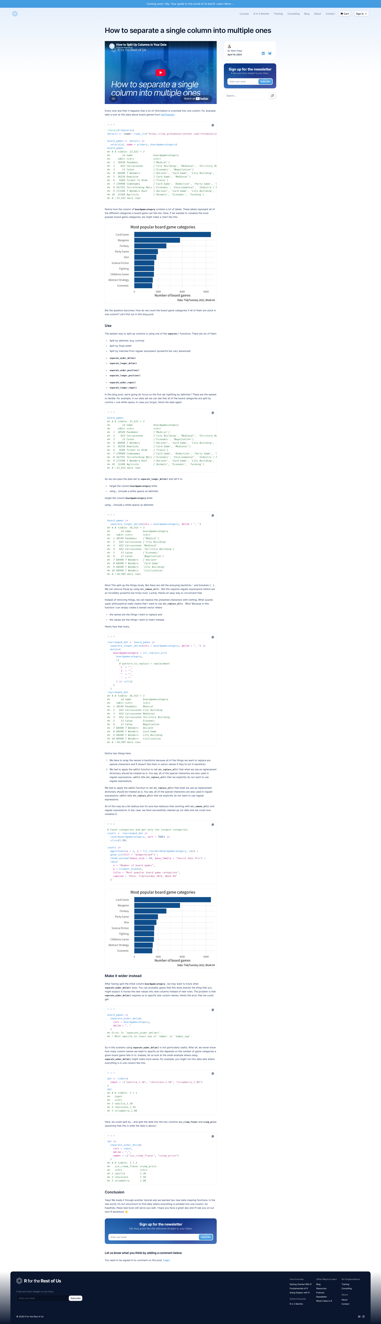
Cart (346, 13)
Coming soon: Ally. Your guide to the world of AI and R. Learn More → (190, 3)
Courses (244, 13)
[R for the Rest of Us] (15, 14)
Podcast (320, 1292)
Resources (321, 1288)
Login (166, 1260)
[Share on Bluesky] (270, 53)
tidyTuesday (168, 114)
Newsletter (321, 1296)
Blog (306, 13)
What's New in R (324, 1301)
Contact (330, 13)
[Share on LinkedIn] (263, 53)
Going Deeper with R (300, 1292)
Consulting (294, 13)
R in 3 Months (261, 13)
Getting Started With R (300, 1284)
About (317, 13)
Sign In (360, 13)
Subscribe (206, 1237)
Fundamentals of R (299, 1288)
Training (278, 13)
